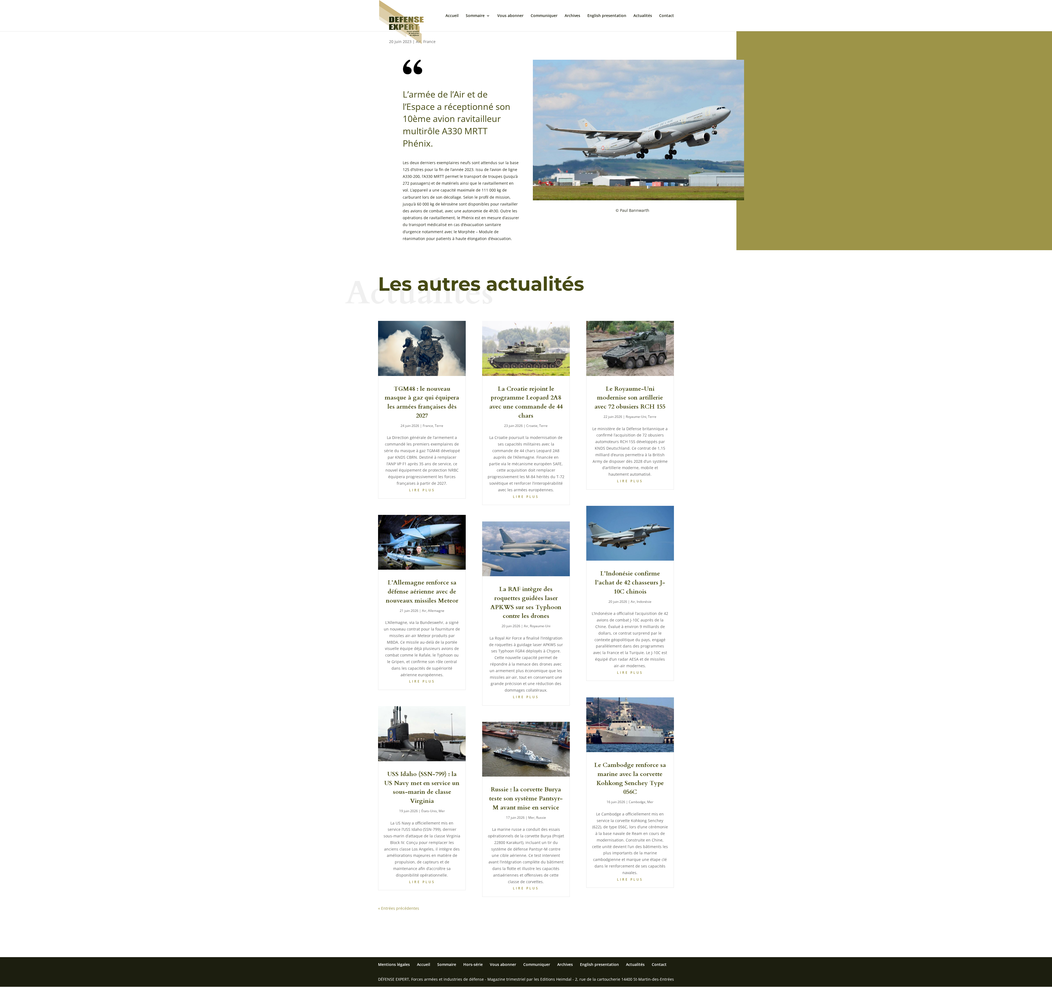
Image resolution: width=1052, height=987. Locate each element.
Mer (442, 811)
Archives (572, 16)
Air (424, 610)
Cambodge (637, 802)
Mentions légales (394, 964)
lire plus (422, 490)
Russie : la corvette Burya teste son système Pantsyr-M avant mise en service (526, 798)
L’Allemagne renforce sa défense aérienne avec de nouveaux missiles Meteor (422, 591)
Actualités (642, 16)
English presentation (606, 16)
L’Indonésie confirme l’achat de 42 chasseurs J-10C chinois (630, 582)
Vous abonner (510, 16)
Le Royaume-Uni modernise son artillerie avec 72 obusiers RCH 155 (629, 398)
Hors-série (473, 964)
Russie (541, 817)
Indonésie (644, 601)
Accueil (452, 16)
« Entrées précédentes (398, 908)
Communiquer (544, 16)
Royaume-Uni (540, 626)
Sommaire (475, 16)
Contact (666, 16)
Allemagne (436, 610)
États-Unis (429, 811)
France (429, 41)
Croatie (532, 425)
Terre (439, 425)
